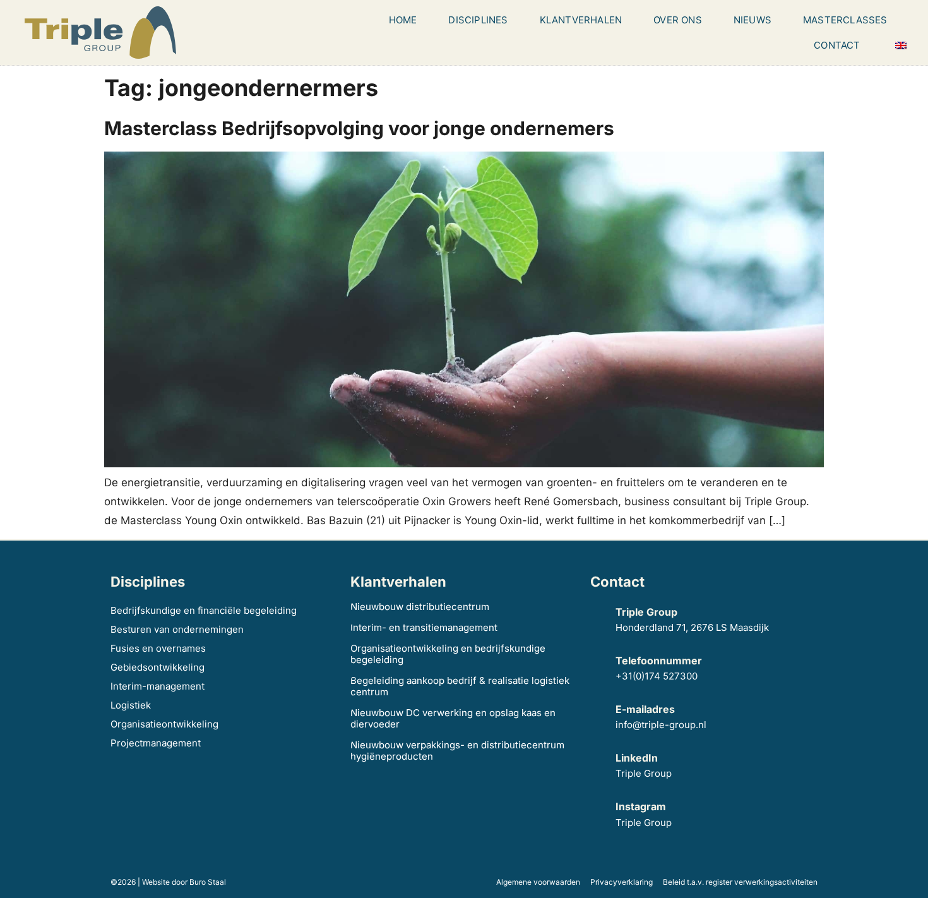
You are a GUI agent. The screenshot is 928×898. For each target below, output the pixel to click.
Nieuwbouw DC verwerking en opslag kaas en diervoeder (453, 718)
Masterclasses (845, 20)
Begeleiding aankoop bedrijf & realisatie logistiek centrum (459, 686)
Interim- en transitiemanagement (423, 627)
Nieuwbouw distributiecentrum (419, 607)
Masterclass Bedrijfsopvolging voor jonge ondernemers (359, 128)
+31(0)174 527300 (657, 676)
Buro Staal (207, 882)
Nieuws (752, 20)
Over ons (677, 20)
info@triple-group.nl (661, 725)
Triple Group (644, 773)
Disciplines (478, 20)
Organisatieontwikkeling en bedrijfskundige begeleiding (447, 654)
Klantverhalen (581, 20)
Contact (837, 45)
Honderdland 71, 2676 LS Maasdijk (693, 627)
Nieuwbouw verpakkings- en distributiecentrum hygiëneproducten (457, 750)
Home (403, 20)
